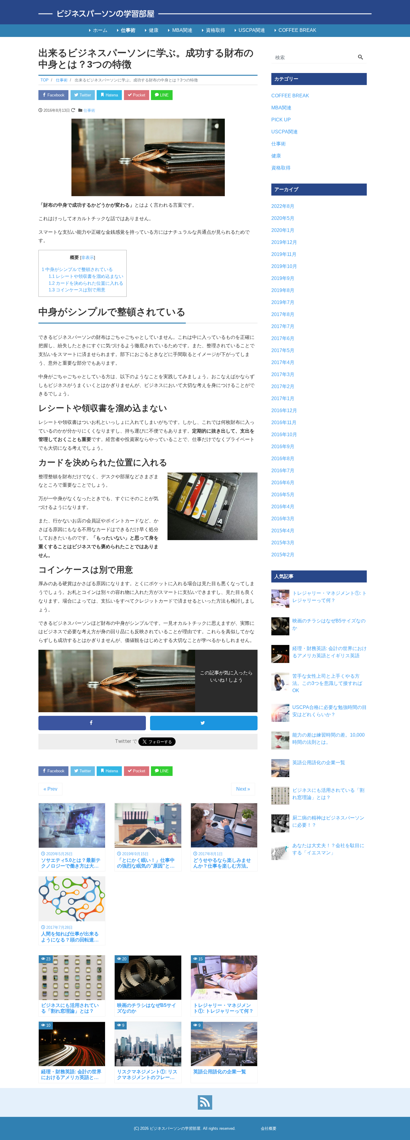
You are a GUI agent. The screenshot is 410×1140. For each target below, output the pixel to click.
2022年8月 (282, 206)
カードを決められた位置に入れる (86, 283)
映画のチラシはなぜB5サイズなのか (329, 624)
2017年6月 (282, 338)
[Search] (360, 57)
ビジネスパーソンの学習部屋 (175, 1128)
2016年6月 (282, 482)
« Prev (50, 789)
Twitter (84, 95)
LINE (164, 95)
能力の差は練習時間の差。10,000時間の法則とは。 (328, 738)
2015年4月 (282, 530)
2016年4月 (282, 506)
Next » (243, 789)
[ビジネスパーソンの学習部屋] (205, 14)
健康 (153, 30)
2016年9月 (282, 446)
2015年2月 (282, 554)
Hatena (111, 95)
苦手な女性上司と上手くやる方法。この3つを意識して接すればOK (327, 683)
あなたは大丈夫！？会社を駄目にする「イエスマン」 (328, 849)
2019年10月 (284, 266)
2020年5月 (282, 218)
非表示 (87, 257)
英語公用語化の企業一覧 (318, 762)
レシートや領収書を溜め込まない (86, 276)
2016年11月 (284, 422)
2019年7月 (282, 302)
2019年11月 (284, 254)
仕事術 (128, 30)
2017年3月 (282, 374)
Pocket (138, 95)
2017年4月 (282, 362)
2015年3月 (282, 542)
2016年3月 (282, 518)
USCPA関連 (252, 30)
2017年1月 (282, 398)
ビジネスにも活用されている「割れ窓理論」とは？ (328, 794)
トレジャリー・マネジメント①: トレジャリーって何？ (329, 597)
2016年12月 (284, 410)
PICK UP (281, 119)
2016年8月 (282, 458)
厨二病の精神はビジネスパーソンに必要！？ (328, 821)
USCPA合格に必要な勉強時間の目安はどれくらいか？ (329, 711)
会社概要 (268, 1128)
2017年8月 (282, 314)
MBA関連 (182, 30)
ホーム (100, 30)
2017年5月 (282, 350)
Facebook (55, 95)
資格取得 (215, 30)
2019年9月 (282, 278)
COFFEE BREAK (297, 30)
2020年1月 (282, 230)
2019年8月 (282, 290)
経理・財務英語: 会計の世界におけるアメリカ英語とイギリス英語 (329, 652)
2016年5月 (282, 494)
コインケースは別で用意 (77, 289)
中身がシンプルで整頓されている (77, 269)
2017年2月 (282, 386)
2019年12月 (284, 242)
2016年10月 (284, 434)
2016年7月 (282, 470)
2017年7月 (282, 326)
